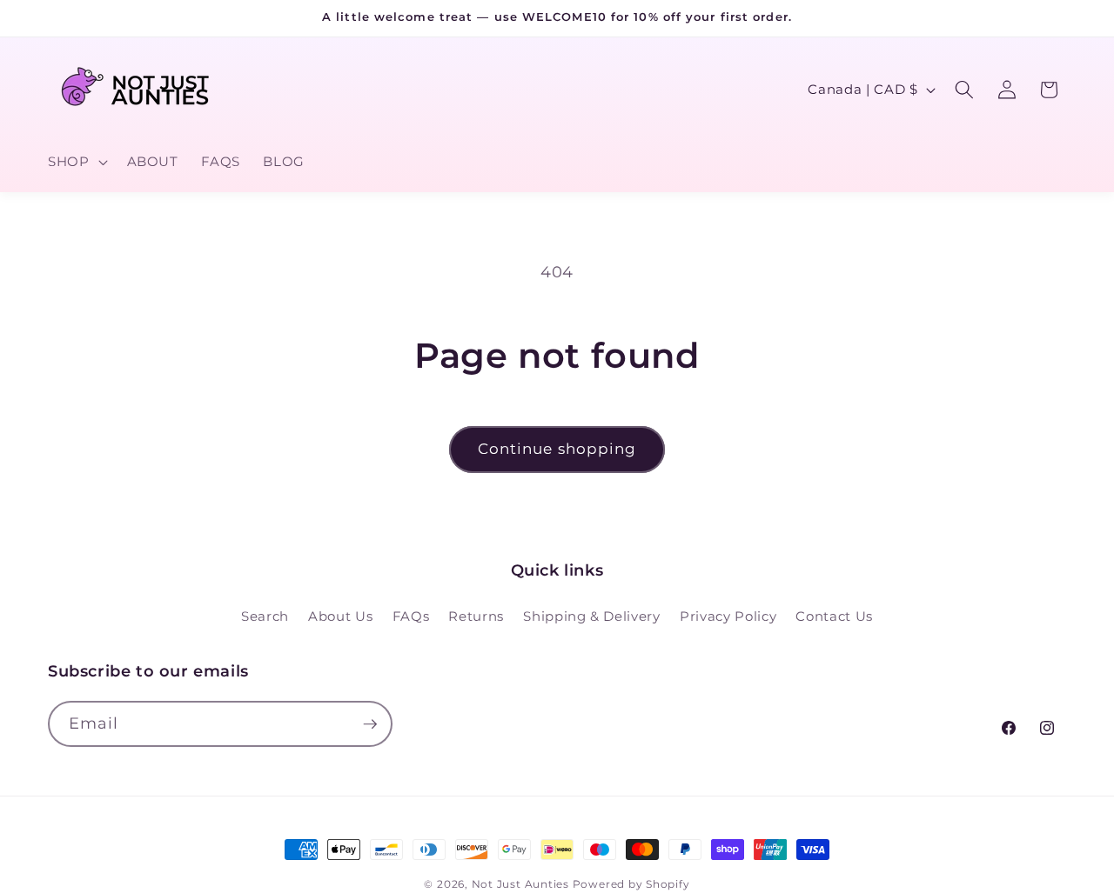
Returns (476, 616)
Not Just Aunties (520, 883)
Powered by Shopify (631, 883)
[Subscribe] (370, 724)
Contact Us (834, 616)
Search (265, 616)
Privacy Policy (728, 616)
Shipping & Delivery (592, 616)
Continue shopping (557, 448)
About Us (340, 616)
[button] (76, 162)
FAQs (411, 616)
